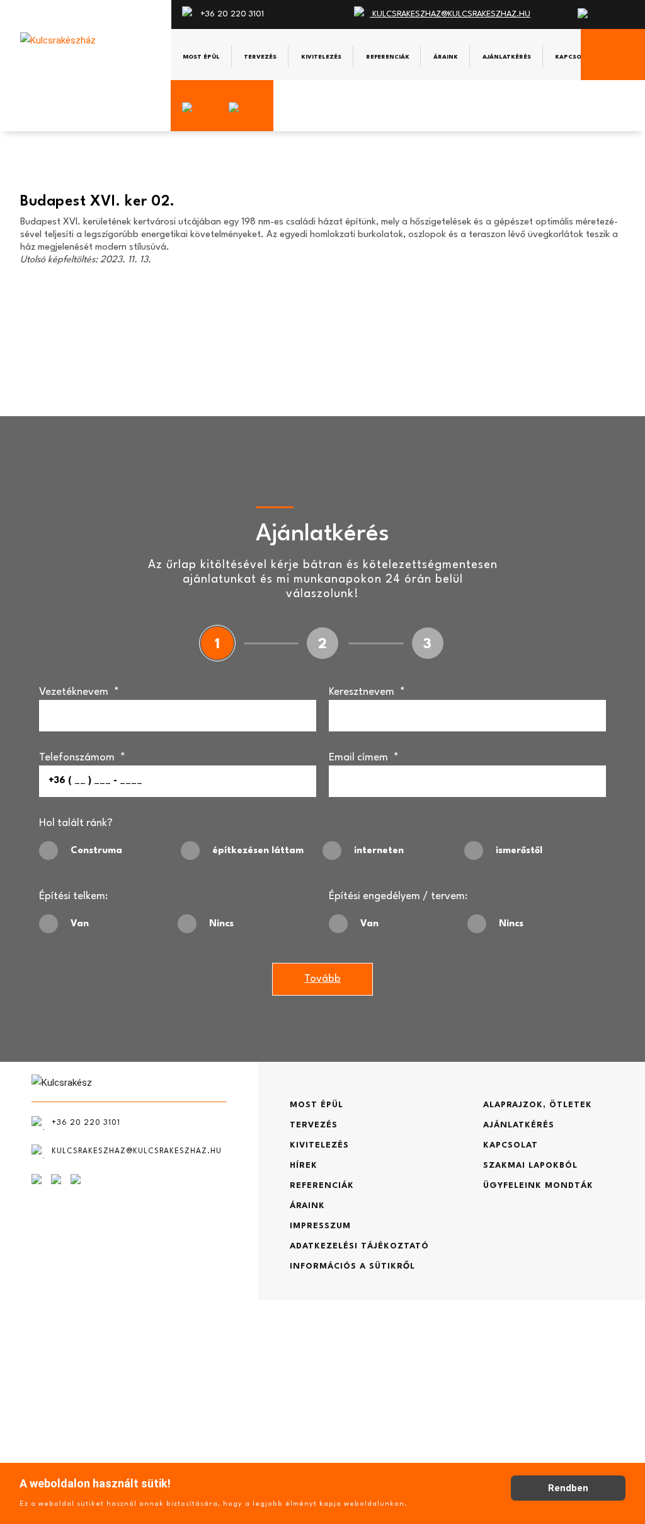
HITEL (47, 1428)
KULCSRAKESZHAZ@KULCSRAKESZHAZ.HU (450, 14)
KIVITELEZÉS (319, 1145)
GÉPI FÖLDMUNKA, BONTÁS (91, 1388)
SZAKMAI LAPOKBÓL (530, 1165)
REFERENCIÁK (322, 1186)
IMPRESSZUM (320, 1226)
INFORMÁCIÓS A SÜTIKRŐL (352, 1266)
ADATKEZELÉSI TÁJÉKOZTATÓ (359, 1246)
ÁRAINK (307, 1206)
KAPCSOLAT (510, 1145)
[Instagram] (198, 107)
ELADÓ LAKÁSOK (68, 1447)
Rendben (568, 1488)
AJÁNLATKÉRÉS (518, 1125)
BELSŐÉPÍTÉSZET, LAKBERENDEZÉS (108, 1408)
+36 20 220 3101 (231, 14)
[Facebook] (250, 107)
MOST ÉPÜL (316, 1105)
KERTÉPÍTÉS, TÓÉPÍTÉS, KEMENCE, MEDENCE (128, 1369)
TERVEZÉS (314, 1125)
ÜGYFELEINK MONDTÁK (538, 1186)
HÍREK (303, 1165)
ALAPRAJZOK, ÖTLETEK (537, 1105)
